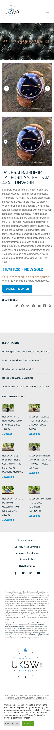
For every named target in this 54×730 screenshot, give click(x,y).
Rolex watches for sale (39, 623)
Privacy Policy (27, 559)
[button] (6, 88)
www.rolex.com (19, 617)
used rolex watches (17, 626)
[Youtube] (38, 573)
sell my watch (33, 634)
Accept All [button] (27, 723)
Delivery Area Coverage (27, 547)
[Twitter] (23, 573)
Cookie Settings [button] (12, 723)
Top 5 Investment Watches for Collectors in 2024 (26, 386)
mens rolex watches (19, 628)
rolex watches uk (10, 632)
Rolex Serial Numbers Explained (17, 377)
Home (5, 41)
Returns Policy (27, 566)
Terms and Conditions (27, 553)
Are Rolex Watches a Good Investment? (21, 360)
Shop (14, 41)
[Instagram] (30, 573)
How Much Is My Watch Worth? (17, 369)
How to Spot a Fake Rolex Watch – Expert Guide (25, 351)
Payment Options (27, 540)
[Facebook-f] (15, 573)
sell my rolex (41, 634)
